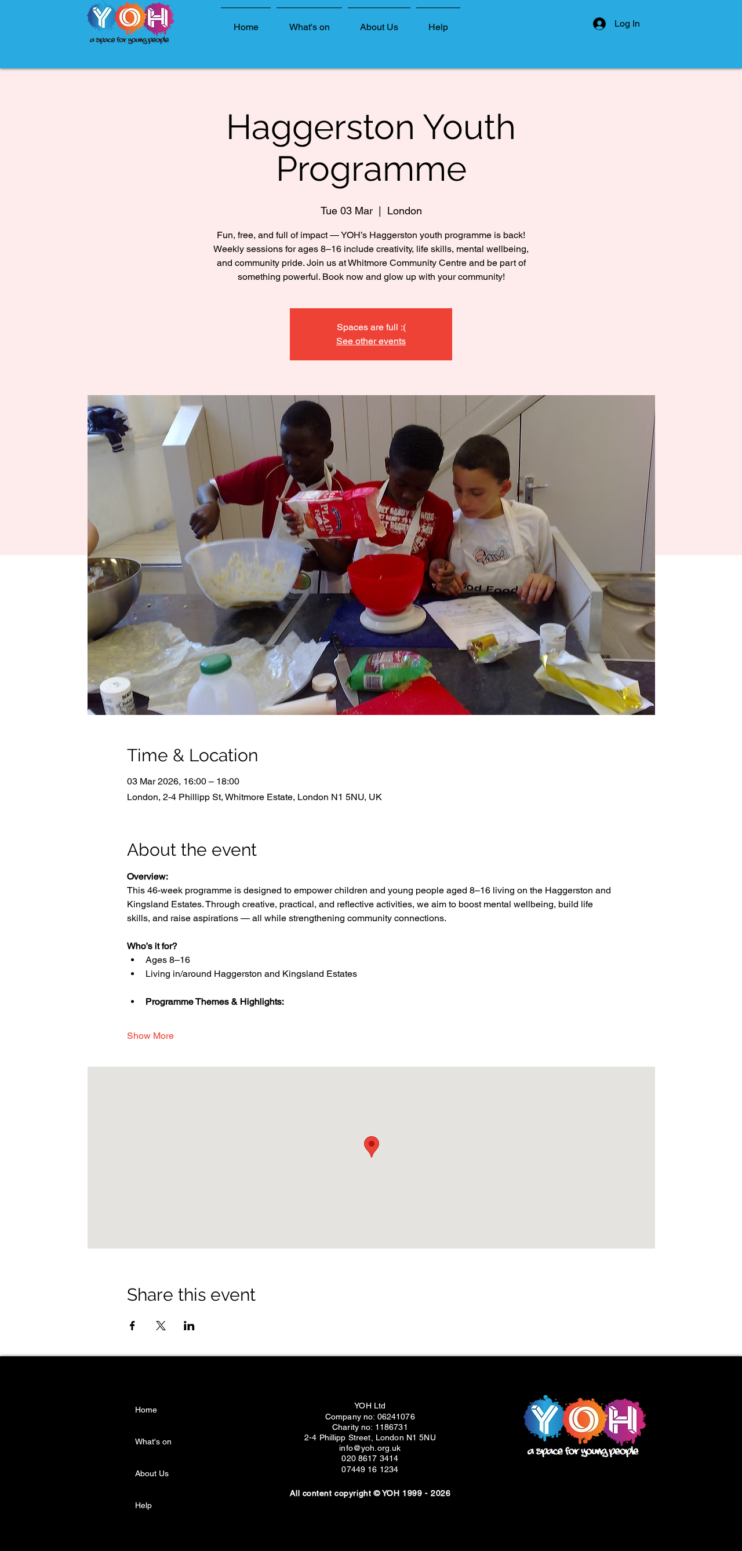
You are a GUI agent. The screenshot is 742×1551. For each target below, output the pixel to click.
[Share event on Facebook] (132, 1325)
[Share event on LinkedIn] (189, 1325)
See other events (371, 340)
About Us (152, 1473)
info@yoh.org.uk (370, 1448)
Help (143, 1505)
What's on (153, 1441)
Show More (150, 1035)
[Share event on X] (160, 1325)
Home (146, 1409)
